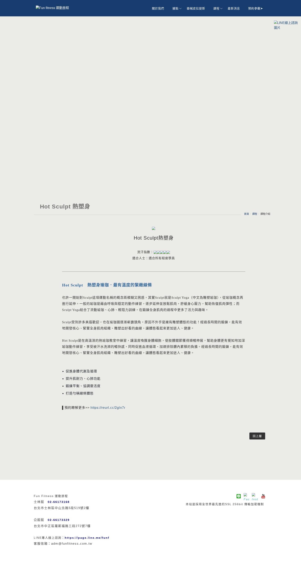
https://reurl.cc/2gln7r (108, 407)
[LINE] (238, 496)
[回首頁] (58, 8)
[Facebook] (247, 496)
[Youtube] (263, 496)
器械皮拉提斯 (196, 8)
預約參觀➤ (255, 8)
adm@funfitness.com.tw (71, 543)
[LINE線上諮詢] (286, 25)
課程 (216, 8)
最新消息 (234, 8)
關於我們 (158, 8)
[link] (87, 537)
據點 (175, 8)
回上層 (257, 436)
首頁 (246, 214)
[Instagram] (255, 496)
